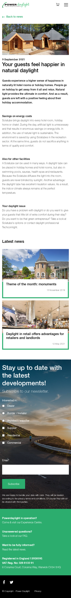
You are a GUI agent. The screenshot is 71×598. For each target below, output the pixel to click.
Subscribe (13, 484)
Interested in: (9, 400)
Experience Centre (31, 522)
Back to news (14, 17)
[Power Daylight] (15, 5)
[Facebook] (4, 583)
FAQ (24, 536)
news (22, 549)
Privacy (38, 591)
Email (5, 460)
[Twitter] (11, 583)
